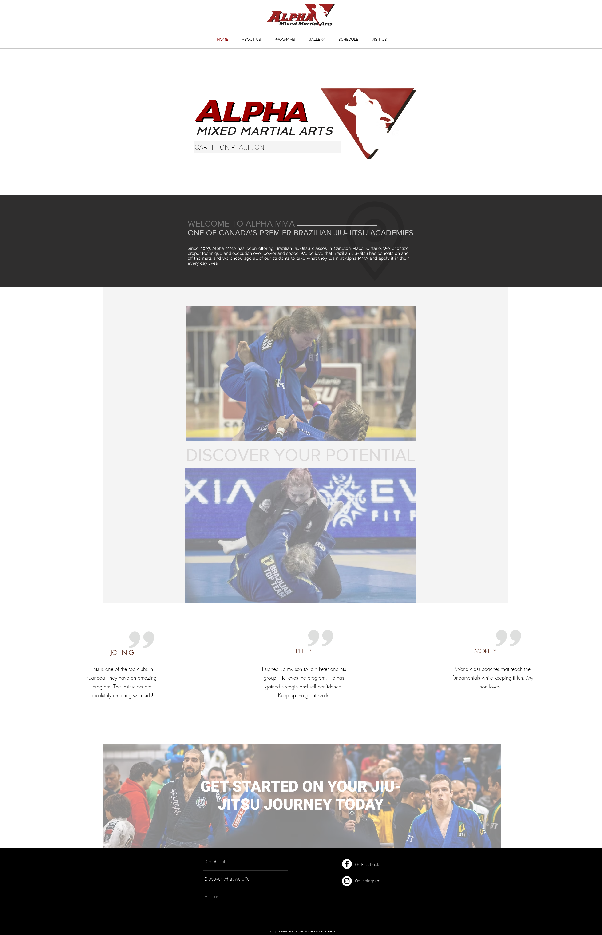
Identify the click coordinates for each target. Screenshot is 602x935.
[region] (301, 374)
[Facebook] (347, 864)
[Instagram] (347, 881)
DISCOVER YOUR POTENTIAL (301, 454)
